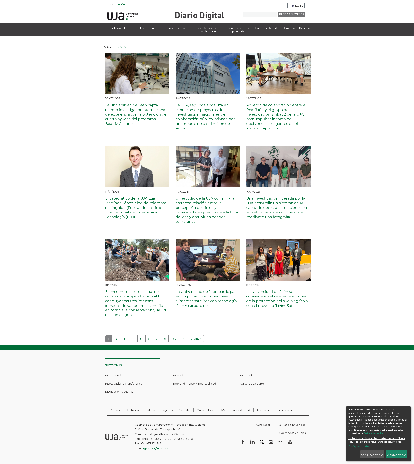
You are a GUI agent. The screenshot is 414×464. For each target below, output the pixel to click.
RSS (224, 410)
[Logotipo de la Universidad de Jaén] (122, 15)
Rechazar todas (372, 455)
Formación (179, 375)
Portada (107, 47)
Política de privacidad (291, 424)
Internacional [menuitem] (177, 28)
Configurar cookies (358, 446)
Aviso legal (263, 424)
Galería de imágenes (159, 410)
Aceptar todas (396, 455)
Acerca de (263, 410)
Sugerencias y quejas (292, 433)
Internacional (248, 375)
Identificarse (285, 410)
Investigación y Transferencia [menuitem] (207, 30)
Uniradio (184, 410)
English (110, 4)
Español (121, 4)
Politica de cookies (374, 433)
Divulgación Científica (119, 391)
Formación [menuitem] (147, 28)
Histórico (133, 410)
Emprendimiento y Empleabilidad (194, 383)
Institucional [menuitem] (117, 28)
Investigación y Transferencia (123, 383)
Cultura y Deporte (252, 383)
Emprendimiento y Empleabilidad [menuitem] (237, 30)
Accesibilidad (241, 410)
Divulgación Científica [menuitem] (297, 28)
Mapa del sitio (206, 410)
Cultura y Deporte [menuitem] (267, 28)
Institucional (113, 375)
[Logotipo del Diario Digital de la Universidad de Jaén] (199, 15)
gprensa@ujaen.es (155, 448)
